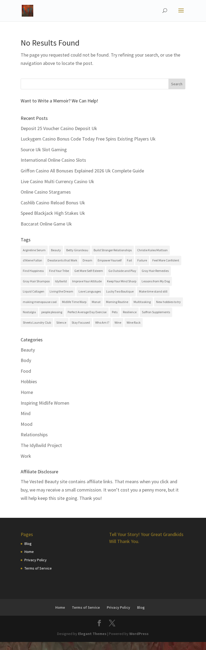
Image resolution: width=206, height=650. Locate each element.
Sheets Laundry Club (37, 322)
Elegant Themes (92, 633)
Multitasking (142, 302)
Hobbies (29, 381)
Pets (114, 312)
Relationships (34, 434)
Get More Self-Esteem (88, 271)
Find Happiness (33, 271)
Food (26, 371)
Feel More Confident (165, 260)
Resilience (130, 312)
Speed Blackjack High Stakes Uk (53, 213)
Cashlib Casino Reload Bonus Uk (53, 203)
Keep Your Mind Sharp (121, 281)
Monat (96, 302)
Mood (26, 424)
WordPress (139, 633)
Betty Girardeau (77, 250)
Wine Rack (134, 322)
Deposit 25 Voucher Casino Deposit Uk (59, 128)
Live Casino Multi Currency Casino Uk (57, 181)
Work (26, 456)
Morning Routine (117, 302)
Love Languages (90, 291)
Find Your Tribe (59, 271)
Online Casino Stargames (46, 192)
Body (26, 360)
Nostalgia (29, 312)
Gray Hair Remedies (155, 271)
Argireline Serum (34, 250)
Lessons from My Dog (156, 281)
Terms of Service (38, 568)
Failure (142, 260)
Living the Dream (61, 291)
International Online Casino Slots (53, 160)
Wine (118, 322)
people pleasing (51, 312)
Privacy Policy (35, 559)
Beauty (56, 250)
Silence (61, 322)
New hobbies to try (168, 302)
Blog (28, 543)
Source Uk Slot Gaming (44, 149)
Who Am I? (102, 322)
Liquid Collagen (33, 291)
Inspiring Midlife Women (45, 403)
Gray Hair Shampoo (36, 281)
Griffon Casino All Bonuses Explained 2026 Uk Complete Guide (82, 171)
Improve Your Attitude (87, 281)
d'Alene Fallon (32, 260)
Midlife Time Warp (74, 302)
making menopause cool (40, 302)
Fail (129, 260)
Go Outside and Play (122, 271)
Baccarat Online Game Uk (46, 224)
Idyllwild (61, 281)
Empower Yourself (110, 260)
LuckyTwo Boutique (120, 291)
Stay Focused (81, 322)
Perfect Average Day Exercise (87, 312)
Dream (87, 260)
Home (27, 392)
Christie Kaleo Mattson (152, 250)
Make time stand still (153, 291)
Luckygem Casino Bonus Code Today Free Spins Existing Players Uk (88, 139)
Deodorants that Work (62, 260)
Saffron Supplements (156, 312)
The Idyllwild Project (41, 445)
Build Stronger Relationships (113, 250)
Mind (26, 413)
